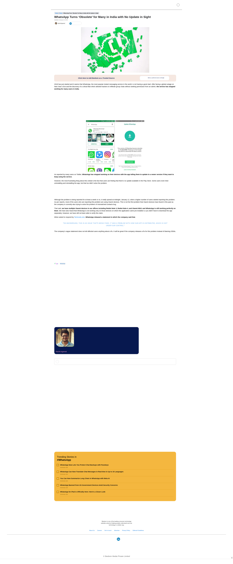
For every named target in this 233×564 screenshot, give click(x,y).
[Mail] (122, 539)
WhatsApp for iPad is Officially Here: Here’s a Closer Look (82, 492)
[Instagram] (110, 539)
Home (56, 13)
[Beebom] (59, 5)
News (60, 13)
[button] (173, 5)
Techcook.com (79, 217)
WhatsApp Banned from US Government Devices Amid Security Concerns (89, 485)
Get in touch (107, 530)
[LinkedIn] (70, 23)
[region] (116, 561)
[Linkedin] (118, 539)
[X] (76, 23)
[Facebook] (73, 23)
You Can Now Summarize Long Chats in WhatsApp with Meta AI (85, 478)
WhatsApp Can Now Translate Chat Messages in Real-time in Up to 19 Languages (91, 472)
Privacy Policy (126, 530)
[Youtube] (114, 539)
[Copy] (79, 23)
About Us (92, 530)
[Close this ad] (231, 558)
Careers (99, 530)
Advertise (117, 530)
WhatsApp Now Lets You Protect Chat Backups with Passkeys (84, 465)
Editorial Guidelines (138, 530)
